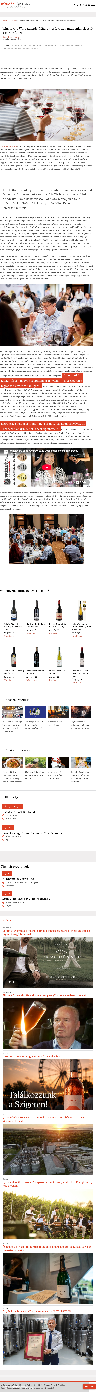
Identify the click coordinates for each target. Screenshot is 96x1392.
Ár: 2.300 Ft (9, 677)
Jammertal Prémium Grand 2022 (35, 672)
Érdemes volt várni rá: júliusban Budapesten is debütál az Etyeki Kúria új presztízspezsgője (47, 1247)
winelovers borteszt (12, 48)
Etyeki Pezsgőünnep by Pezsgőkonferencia (32, 833)
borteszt (15, 45)
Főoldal (5, 21)
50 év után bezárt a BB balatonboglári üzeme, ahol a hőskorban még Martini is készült (43, 1118)
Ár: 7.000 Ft (31, 677)
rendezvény (37, 45)
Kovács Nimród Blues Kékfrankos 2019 (58, 625)
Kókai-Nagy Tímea (10, 37)
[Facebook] (83, 5)
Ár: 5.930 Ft (9, 632)
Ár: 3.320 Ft (54, 677)
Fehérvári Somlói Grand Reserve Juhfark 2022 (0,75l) (82, 627)
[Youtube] (88, 5)
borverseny (26, 45)
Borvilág (13, 21)
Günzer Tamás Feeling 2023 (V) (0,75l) (14, 672)
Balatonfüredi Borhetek (19, 812)
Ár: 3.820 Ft (54, 630)
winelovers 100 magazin (71, 45)
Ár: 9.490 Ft (77, 679)
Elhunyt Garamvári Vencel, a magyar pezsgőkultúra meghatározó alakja (46, 994)
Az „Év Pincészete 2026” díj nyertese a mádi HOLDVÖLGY (37, 1310)
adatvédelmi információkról (31, 1388)
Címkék (5, 45)
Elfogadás (89, 1387)
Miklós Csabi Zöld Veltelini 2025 (57, 672)
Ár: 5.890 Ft (77, 632)
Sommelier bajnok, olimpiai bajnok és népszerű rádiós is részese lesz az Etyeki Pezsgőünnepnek (46, 931)
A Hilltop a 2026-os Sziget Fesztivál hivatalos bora (32, 1055)
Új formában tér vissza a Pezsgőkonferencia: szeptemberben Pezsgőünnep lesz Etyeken (47, 1182)
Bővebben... (9, 636)
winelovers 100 (51, 45)
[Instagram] (85, 5)
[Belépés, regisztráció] (77, 5)
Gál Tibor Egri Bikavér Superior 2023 (36, 625)
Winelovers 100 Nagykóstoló (18, 878)
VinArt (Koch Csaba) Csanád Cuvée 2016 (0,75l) (81, 673)
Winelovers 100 (9, 146)
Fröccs (7, 920)
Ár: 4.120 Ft (31, 630)
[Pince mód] (74, 5)
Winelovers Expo (30, 48)
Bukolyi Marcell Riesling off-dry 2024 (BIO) (13, 627)
